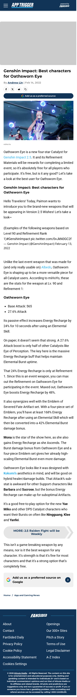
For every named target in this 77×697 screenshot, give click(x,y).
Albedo (46, 267)
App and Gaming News (27, 595)
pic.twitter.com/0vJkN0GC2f (51, 239)
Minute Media (20, 673)
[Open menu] (6, 5)
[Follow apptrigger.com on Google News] (68, 580)
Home (7, 595)
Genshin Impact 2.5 (17, 157)
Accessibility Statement (20, 657)
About (7, 624)
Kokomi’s (10, 473)
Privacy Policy (12, 644)
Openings (53, 624)
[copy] (25, 89)
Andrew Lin (15, 82)
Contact (8, 631)
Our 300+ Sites (56, 631)
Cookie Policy (12, 650)
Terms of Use (55, 644)
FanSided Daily (13, 637)
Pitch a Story (55, 637)
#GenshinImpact (18, 239)
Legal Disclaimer (58, 650)
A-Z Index (53, 657)
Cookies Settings (15, 664)
